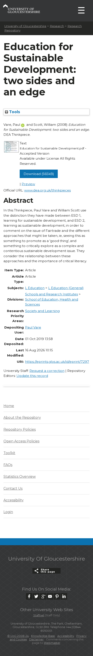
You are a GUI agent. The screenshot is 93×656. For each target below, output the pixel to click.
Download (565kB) (39, 174)
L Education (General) (66, 288)
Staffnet (38, 615)
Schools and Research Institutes (51, 294)
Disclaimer (36, 639)
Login (8, 512)
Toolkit (9, 453)
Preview (28, 184)
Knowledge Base (43, 636)
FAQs (7, 465)
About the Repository (22, 418)
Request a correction (46, 371)
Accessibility (13, 500)
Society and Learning (42, 311)
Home (8, 406)
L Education (35, 288)
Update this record (32, 376)
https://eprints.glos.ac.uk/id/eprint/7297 (57, 362)
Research (57, 26)
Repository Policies (19, 429)
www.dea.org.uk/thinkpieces (47, 190)
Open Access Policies (21, 441)
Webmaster (52, 643)
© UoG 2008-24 (18, 636)
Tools (14, 112)
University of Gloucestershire (25, 26)
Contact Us (12, 488)
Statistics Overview (19, 476)
